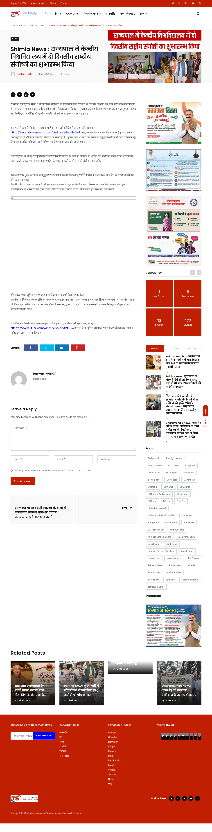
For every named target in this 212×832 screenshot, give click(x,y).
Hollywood (153, 522)
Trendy (192, 348)
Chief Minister (155, 465)
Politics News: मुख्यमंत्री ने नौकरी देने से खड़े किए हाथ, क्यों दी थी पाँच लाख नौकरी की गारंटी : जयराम (183, 382)
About (53, 3)
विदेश (58, 14)
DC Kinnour (189, 480)
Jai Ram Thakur (156, 529)
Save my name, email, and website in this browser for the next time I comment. (53, 470)
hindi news (187, 515)
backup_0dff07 (44, 374)
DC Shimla (185, 487)
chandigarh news (174, 458)
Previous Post (29, 501)
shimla (191, 565)
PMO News (193, 558)
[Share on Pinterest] (32, 94)
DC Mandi (153, 487)
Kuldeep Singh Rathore (159, 537)
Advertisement (37, 3)
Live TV (127, 508)
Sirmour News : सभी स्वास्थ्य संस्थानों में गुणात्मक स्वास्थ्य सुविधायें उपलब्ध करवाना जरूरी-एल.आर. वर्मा (40, 512)
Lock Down (153, 544)
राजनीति (110, 14)
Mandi (111, 765)
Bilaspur (112, 732)
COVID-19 (72, 14)
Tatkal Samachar (190, 579)
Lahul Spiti (113, 760)
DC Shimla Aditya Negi (159, 494)
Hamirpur (113, 741)
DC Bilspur (171, 472)
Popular (173, 348)
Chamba (112, 737)
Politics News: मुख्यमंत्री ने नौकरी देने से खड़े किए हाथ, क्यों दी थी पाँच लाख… (81, 690)
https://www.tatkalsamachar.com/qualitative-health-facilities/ (48, 132)
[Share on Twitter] (19, 94)
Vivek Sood (174, 371)
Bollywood (153, 458)
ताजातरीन (63, 732)
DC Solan (152, 501)
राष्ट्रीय (62, 751)
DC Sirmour (182, 494)
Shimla (111, 769)
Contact (64, 3)
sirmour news (174, 572)
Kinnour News (177, 529)
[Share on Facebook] (13, 94)
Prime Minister (155, 565)
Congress (190, 465)
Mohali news (186, 551)
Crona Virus (154, 472)
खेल (142, 14)
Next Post (120, 501)
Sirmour (112, 774)
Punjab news (175, 565)
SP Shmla (171, 579)
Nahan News (154, 558)
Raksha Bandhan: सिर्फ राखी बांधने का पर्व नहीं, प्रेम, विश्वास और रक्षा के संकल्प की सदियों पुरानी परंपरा (183, 362)
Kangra (111, 746)
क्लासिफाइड (127, 14)
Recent (155, 348)
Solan (111, 779)
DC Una (166, 501)
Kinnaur (112, 751)
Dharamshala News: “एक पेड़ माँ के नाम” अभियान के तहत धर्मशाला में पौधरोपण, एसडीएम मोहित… (178, 695)
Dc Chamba (188, 472)
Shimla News (154, 572)
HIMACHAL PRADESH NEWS (162, 515)
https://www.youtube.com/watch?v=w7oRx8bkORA (42, 328)
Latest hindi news (186, 537)
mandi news (171, 544)
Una (110, 783)
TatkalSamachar (156, 587)
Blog (14, 39)
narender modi (174, 558)
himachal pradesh (157, 508)
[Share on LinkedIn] (26, 94)
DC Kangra (172, 480)
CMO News (173, 465)
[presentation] (192, 272)
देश (46, 14)
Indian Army (171, 522)
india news (189, 522)
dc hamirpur (154, 480)
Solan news (154, 579)
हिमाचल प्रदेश (91, 14)
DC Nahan (169, 487)
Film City (181, 501)
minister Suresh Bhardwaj (161, 551)
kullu (110, 755)
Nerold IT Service (75, 813)
